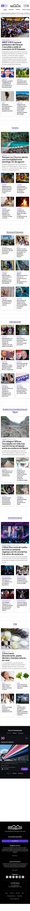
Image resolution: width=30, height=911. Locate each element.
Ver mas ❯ (14, 855)
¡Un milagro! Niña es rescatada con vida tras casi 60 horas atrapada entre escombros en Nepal (15, 444)
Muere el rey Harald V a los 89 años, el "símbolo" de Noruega (22, 366)
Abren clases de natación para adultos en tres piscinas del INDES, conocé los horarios (22, 304)
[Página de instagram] (13, 877)
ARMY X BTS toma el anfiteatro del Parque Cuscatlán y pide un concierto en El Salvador (14, 45)
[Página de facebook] (7, 877)
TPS (17, 13)
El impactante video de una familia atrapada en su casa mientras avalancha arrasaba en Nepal (22, 475)
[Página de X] (10, 877)
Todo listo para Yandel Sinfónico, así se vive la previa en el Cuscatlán (22, 581)
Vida (3, 103)
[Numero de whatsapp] (16, 877)
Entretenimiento (6, 40)
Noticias (11, 9)
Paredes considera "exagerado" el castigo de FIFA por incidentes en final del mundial (7, 84)
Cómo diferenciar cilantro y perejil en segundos (22, 686)
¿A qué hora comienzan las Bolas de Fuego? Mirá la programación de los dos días (22, 214)
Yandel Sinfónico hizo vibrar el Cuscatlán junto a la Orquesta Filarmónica (7, 582)
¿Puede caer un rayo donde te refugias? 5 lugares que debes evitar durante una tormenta (22, 711)
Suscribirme (15, 841)
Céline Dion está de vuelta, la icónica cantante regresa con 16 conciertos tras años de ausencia (15, 550)
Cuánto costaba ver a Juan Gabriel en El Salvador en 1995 (22, 605)
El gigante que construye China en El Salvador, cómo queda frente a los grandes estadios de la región (22, 109)
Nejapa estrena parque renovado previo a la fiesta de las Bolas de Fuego (7, 189)
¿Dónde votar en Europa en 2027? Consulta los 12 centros (7, 303)
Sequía (2, 13)
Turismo (18, 9)
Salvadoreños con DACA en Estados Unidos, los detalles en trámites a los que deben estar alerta (7, 342)
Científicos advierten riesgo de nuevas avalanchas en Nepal (22, 501)
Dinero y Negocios (14, 898)
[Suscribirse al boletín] (2, 6)
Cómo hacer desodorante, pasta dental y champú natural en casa (14, 656)
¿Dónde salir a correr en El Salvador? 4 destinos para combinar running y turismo (7, 214)
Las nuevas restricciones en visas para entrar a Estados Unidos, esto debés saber (22, 390)
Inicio (5, 9)
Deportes (4, 79)
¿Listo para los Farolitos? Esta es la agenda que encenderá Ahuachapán (22, 189)
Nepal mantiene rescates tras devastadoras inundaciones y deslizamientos (6, 501)
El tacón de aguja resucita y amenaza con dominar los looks (7, 709)
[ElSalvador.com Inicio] (15, 5)
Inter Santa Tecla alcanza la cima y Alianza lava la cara (22, 82)
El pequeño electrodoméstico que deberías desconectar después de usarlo (7, 108)
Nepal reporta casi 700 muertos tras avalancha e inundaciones (7, 473)
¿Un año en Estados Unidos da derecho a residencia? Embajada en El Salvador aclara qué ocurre (7, 391)
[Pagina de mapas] (25, 6)
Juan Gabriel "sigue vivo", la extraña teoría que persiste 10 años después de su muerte (7, 606)
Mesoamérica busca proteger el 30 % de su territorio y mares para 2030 (22, 341)
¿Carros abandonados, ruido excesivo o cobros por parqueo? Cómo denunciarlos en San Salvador (7, 278)
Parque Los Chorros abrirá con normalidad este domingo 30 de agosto (15, 159)
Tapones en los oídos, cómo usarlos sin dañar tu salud (7, 687)
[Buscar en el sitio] (6, 6)
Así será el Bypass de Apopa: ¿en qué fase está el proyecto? (7, 251)
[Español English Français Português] (28, 6)
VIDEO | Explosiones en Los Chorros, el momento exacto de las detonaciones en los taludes (22, 278)
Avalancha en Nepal (10, 13)
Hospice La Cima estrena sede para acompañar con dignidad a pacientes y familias (22, 252)
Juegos (22, 13)
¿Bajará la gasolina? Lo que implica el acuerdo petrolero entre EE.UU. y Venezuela (7, 366)
